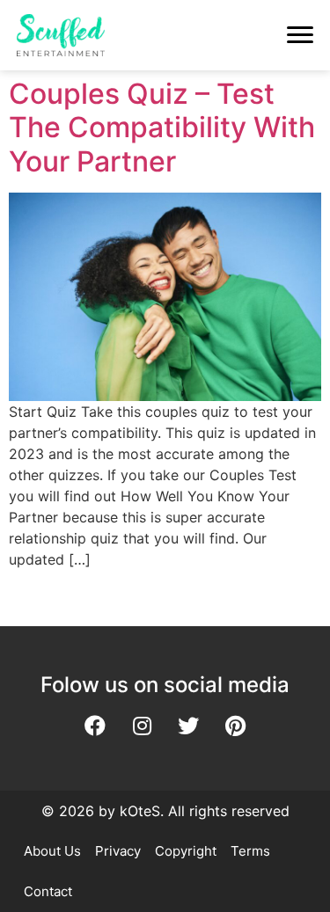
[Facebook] (95, 725)
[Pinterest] (235, 725)
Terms (250, 851)
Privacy (118, 851)
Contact (48, 891)
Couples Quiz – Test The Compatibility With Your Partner (162, 128)
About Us (52, 851)
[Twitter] (188, 725)
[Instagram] (142, 725)
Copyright (185, 851)
